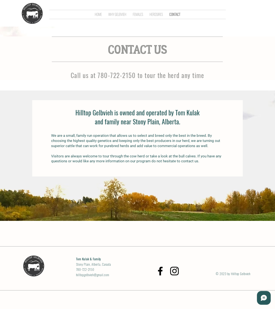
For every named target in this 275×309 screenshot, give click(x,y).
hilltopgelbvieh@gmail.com (92, 274)
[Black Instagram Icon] (174, 271)
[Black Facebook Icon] (160, 271)
